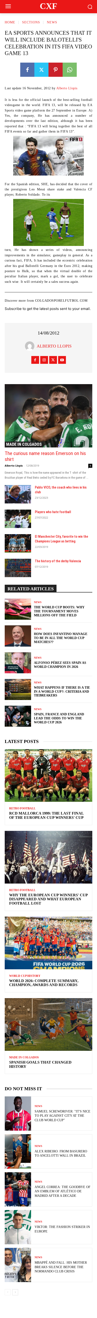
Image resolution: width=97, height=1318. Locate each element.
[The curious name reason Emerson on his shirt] (48, 415)
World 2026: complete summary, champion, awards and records (43, 983)
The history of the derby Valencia (58, 561)
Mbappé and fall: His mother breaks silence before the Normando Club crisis (61, 1267)
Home (10, 22)
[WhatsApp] (70, 70)
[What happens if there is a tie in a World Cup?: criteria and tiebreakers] (18, 689)
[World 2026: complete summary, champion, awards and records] (48, 943)
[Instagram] (44, 360)
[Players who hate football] (18, 519)
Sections (31, 22)
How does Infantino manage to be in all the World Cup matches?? (60, 638)
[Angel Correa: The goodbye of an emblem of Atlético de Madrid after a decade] (18, 1189)
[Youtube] (62, 360)
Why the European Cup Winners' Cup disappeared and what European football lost (48, 899)
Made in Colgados (24, 444)
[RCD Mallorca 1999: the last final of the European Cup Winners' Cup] (48, 775)
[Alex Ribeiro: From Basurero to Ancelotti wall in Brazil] (18, 1151)
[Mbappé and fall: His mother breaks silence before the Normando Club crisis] (18, 1265)
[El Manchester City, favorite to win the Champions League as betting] (18, 543)
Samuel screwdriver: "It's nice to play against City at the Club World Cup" (62, 1116)
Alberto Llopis (66, 88)
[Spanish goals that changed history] (48, 1024)
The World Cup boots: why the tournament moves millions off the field (59, 611)
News (52, 22)
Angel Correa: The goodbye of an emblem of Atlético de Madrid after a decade (62, 1191)
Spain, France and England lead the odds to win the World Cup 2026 (59, 718)
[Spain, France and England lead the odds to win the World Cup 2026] (18, 716)
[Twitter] (41, 70)
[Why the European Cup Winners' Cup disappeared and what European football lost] (48, 857)
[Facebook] (27, 70)
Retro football (22, 808)
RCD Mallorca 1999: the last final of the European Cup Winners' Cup (46, 815)
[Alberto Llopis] (31, 346)
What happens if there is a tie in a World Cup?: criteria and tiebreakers (62, 691)
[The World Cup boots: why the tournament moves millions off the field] (18, 609)
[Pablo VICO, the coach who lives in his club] (18, 494)
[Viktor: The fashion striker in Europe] (18, 1227)
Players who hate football (53, 512)
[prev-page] (8, 1292)
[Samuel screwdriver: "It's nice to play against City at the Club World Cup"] (18, 1113)
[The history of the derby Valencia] (18, 568)
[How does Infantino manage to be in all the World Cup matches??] (18, 635)
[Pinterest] (55, 70)
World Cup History (24, 976)
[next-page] (15, 1292)
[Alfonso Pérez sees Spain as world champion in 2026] (18, 662)
